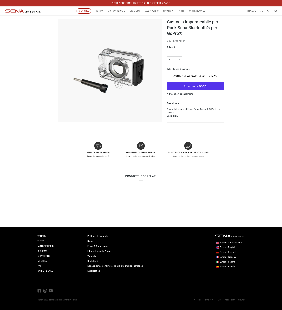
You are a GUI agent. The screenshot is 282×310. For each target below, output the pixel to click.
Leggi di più (172, 116)
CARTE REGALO (45, 271)
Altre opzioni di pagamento (180, 94)
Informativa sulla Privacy (99, 251)
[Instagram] (45, 291)
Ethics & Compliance (97, 246)
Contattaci (92, 261)
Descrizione (173, 103)
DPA (219, 300)
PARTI (40, 266)
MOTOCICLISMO (45, 246)
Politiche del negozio (97, 236)
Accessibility (230, 300)
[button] (116, 11)
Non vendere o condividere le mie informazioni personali (115, 266)
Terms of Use (209, 300)
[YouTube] (51, 291)
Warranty (91, 256)
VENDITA (42, 236)
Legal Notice (93, 271)
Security (241, 300)
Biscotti (91, 241)
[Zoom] (110, 70)
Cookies (197, 300)
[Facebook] (39, 291)
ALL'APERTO (43, 256)
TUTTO (40, 241)
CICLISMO (42, 251)
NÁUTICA (42, 261)
